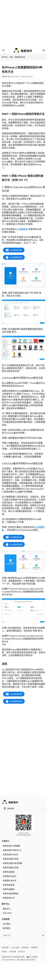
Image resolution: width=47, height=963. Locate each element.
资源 (11, 57)
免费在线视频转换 (10, 893)
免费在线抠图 (8, 872)
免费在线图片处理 (10, 859)
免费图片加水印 (9, 876)
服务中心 (7, 908)
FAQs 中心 (7, 913)
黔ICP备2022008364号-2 (26, 960)
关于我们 (7, 924)
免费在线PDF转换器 (11, 846)
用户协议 (21, 951)
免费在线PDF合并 (10, 854)
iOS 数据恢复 (21, 229)
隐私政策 (5, 947)
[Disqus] (23, 750)
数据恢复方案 (20, 57)
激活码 (4, 951)
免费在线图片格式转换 (12, 863)
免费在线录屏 (8, 885)
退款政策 (34, 947)
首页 (6, 57)
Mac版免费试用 (16, 257)
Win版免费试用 (16, 250)
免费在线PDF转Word (12, 850)
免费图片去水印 (9, 880)
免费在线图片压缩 (10, 867)
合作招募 (12, 951)
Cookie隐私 (15, 947)
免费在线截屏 (8, 889)
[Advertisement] (23, 23)
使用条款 (25, 947)
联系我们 (7, 928)
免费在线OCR (9, 898)
